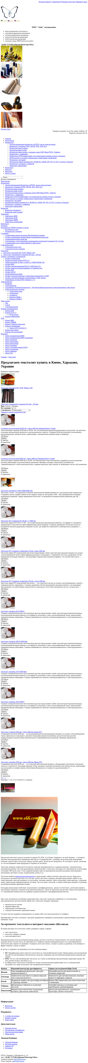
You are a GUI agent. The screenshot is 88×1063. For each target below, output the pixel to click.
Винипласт (9, 168)
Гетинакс (4, 226)
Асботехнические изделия (14, 289)
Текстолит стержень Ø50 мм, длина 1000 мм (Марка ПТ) (21, 762)
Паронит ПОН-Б (15, 299)
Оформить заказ (81, 2)
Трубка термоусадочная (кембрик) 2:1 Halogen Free (23, 268)
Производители (11, 1028)
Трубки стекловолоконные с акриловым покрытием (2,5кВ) (27, 276)
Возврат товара (10, 1018)
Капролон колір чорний (14, 212)
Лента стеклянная (11, 349)
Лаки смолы (5, 301)
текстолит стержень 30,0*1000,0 (12, 702)
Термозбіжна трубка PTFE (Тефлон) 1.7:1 (20, 280)
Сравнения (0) (56, 2)
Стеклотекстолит (7, 245)
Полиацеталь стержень (13, 231)
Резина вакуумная (11, 330)
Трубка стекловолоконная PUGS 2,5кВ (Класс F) (23, 266)
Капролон (4, 208)
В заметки (4, 440)
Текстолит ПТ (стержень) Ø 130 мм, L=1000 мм (18, 521)
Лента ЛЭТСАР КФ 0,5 (18, 328)
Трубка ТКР (9, 270)
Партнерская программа (14, 1032)
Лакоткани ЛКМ (11, 216)
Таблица (15, 406)
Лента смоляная (11, 345)
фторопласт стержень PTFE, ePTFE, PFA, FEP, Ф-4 (28, 146)
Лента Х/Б (9, 353)
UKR (5, 21)
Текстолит (4, 251)
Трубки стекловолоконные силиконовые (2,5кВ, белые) (25, 278)
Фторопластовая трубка (18, 150)
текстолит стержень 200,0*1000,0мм (14, 641)
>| (5, 778)
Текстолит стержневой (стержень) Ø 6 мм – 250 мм (19, 404)
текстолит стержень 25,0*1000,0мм (14, 672)
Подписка (8, 1048)
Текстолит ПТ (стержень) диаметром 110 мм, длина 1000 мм (23, 551)
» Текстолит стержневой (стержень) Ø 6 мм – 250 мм (21, 255)
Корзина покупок (68, 2)
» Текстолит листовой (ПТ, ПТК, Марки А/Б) (18, 253)
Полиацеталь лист (11, 229)
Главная (8, 139)
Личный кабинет (45, 2)
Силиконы (5, 233)
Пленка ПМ (9, 311)
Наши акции (9, 1034)
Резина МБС (9, 320)
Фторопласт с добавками (18, 154)
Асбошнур (13, 295)
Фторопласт (9, 142)
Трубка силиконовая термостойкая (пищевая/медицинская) (26, 237)
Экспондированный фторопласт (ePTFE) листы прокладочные (32, 144)
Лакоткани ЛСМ (11, 218)
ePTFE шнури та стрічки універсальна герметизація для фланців (33, 158)
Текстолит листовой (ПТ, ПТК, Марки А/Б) (17, 388)
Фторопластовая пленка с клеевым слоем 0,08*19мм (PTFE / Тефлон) (34, 152)
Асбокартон (13, 293)
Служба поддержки (12, 1016)
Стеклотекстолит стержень (15, 249)
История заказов (11, 1044)
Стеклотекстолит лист (13, 247)
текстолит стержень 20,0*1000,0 (12, 611)
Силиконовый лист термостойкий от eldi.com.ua (22, 243)
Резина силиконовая (12, 326)
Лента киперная (11, 340)
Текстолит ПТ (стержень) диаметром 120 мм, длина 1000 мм (23, 581)
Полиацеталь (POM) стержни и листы (15, 228)
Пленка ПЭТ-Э (10, 313)
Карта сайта (9, 1020)
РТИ (2, 318)
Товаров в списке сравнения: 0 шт (13, 412)
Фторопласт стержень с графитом (21, 164)
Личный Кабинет (11, 1042)
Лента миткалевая (11, 343)
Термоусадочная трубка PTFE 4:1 (17, 260)
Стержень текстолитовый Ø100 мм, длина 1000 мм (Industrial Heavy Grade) (28, 428)
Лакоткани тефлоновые (18, 166)
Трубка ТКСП (10, 272)
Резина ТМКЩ (10, 322)
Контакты (8, 171)
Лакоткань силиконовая (14, 222)
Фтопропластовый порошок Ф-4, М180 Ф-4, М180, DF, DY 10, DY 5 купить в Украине (41, 162)
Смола (7, 305)
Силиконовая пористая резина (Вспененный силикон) (25, 235)
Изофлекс (8, 284)
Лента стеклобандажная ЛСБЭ (16, 347)
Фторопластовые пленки (18, 148)
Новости (8, 169)
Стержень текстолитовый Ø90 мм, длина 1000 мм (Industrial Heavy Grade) (28, 458)
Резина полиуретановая (13, 332)
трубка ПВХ (9, 264)
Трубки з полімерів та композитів (13, 256)
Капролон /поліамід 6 (13, 210)
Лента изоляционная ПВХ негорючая (19, 338)
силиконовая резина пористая (16, 239)
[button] (4, 129)
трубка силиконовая (12, 258)
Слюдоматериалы (11, 307)
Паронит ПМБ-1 (15, 297)
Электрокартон (6, 282)
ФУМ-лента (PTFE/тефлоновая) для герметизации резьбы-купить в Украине (37, 156)
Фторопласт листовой (17, 160)
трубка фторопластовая (13, 274)
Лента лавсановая (11, 341)
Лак (6, 303)
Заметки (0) (9, 1046)
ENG (18, 21)
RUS (11, 21)
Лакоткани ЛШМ (11, 220)
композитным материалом (25, 876)
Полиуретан (9, 140)
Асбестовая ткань (15, 291)
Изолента (4, 334)
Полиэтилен (13, 314)
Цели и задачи (10, 173)
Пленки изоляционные (9, 309)
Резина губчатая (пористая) (15, 324)
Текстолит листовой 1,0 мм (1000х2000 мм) (17, 491)
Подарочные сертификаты (14, 1030)
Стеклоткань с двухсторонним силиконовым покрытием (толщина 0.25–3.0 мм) (34, 241)
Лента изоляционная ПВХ (14, 336)
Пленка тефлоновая (12, 316)
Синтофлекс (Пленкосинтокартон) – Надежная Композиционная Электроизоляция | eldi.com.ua (40, 287)
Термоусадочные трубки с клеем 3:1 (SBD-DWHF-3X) (25, 262)
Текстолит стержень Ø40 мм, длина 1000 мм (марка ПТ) (21, 732)
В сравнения (5, 442)
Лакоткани (5, 214)
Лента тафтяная (11, 351)
